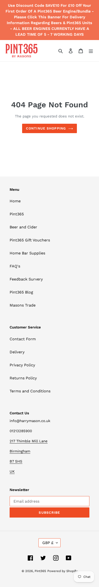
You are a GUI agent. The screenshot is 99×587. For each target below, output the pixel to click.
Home (15, 201)
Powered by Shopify (62, 571)
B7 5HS (16, 461)
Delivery (17, 352)
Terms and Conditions (30, 391)
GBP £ (48, 542)
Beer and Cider (23, 227)
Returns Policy (23, 378)
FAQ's (15, 266)
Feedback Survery (26, 279)
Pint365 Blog (21, 292)
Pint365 (17, 214)
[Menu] (91, 50)
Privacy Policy (22, 365)
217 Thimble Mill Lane (29, 441)
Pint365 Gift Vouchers (30, 240)
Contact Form (23, 339)
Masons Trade (23, 305)
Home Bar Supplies (27, 253)
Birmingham (20, 451)
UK (12, 471)
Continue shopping (46, 128)
